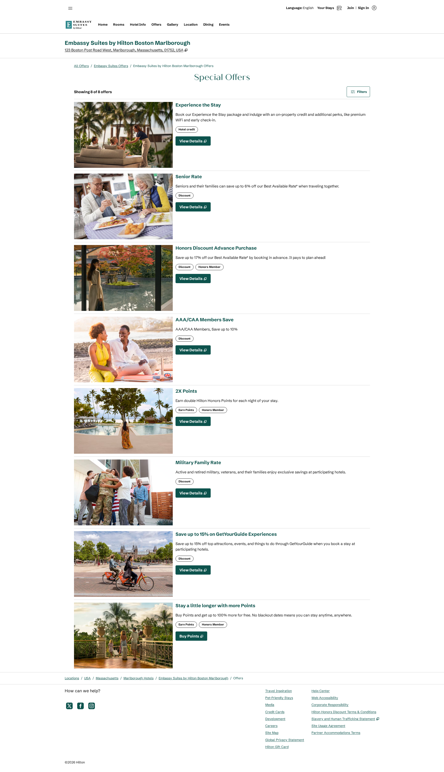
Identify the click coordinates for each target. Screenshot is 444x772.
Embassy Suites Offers (111, 66)
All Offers (81, 66)
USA (87, 678)
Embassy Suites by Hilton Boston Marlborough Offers (173, 66)
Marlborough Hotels (138, 678)
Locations (72, 678)
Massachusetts (107, 678)
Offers (238, 678)
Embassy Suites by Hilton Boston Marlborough (193, 678)
